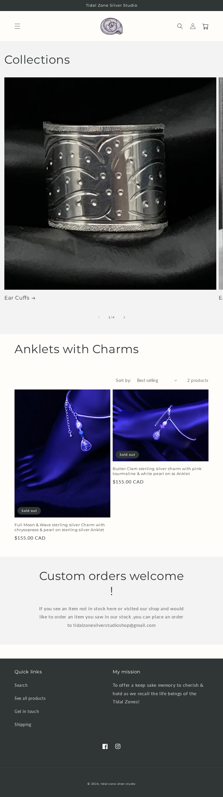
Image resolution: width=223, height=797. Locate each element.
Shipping (23, 724)
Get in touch (27, 711)
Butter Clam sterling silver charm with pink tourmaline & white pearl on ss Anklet (157, 471)
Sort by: (123, 380)
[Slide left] (98, 317)
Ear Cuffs (16, 298)
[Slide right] (124, 317)
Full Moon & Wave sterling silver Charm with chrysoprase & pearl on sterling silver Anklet (60, 527)
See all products (30, 698)
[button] (17, 26)
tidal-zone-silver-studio (118, 783)
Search (21, 685)
